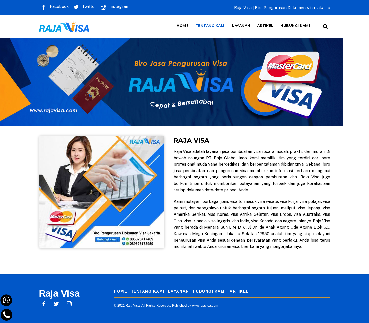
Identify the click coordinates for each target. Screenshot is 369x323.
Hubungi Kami (295, 26)
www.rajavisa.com (205, 305)
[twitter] (56, 303)
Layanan (241, 26)
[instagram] (69, 303)
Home (183, 26)
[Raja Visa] (64, 28)
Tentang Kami (211, 26)
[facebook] (44, 303)
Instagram (118, 6)
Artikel (265, 26)
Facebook (59, 6)
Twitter (88, 6)
